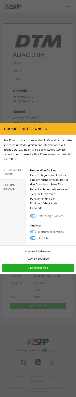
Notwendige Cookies (12, 172)
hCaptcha (43, 238)
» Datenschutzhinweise (38, 251)
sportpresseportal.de (50, 232)
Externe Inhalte (9, 186)
